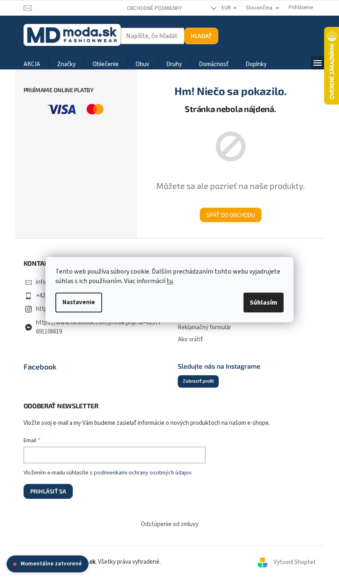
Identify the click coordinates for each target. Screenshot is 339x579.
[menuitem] (31, 64)
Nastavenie (78, 302)
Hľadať (201, 35)
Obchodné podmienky (154, 8)
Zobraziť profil (198, 381)
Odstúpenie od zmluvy (169, 524)
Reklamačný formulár (204, 327)
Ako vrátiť (190, 339)
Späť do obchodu (230, 214)
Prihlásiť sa (48, 491)
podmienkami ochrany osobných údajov (143, 473)
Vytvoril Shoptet (295, 562)
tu (170, 281)
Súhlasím (263, 302)
